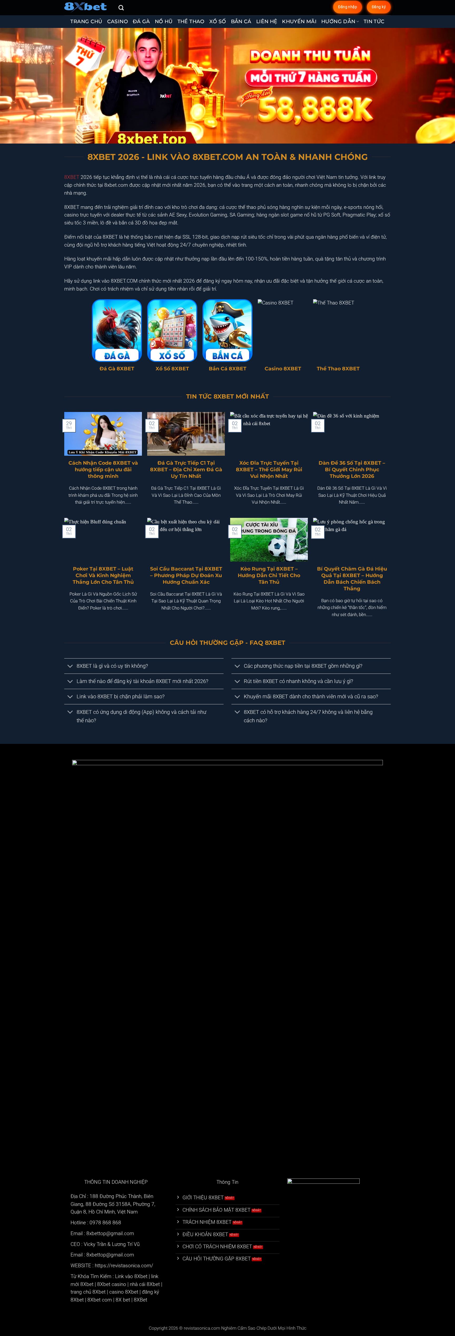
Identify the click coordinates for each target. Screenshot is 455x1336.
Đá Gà (141, 21)
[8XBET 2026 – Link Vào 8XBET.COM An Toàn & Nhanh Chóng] (87, 7)
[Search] (121, 7)
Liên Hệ (267, 21)
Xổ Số (217, 21)
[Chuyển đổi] (70, 666)
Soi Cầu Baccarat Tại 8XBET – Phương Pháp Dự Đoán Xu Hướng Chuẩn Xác (186, 575)
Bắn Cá (241, 21)
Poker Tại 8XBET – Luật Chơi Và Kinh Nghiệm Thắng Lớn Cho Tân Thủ (103, 575)
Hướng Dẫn (338, 21)
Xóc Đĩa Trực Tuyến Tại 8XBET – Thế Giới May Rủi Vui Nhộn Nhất (269, 469)
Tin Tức (374, 21)
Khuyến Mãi (299, 21)
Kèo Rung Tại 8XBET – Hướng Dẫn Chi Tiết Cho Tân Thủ (269, 575)
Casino (117, 21)
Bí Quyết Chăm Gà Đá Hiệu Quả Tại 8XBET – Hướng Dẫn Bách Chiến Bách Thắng (352, 579)
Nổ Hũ (164, 21)
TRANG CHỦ (86, 21)
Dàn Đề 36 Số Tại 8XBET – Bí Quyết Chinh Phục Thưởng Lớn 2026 (352, 469)
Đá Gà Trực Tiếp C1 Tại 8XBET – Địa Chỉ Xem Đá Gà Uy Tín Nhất (186, 469)
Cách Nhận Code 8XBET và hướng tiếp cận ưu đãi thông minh (103, 469)
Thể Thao (191, 21)
